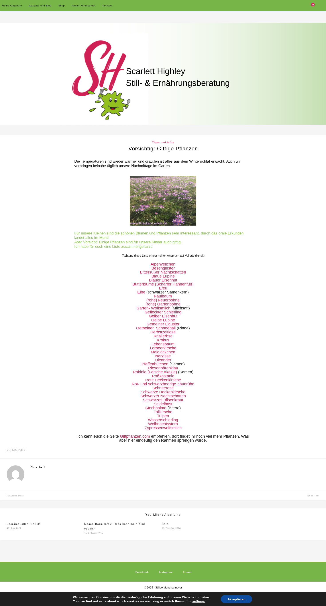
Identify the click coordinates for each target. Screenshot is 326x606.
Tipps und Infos (163, 142)
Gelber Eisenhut (163, 316)
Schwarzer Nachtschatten (163, 396)
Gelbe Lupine (163, 320)
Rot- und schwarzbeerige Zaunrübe (163, 384)
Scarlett (38, 467)
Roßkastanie (163, 376)
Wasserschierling (163, 420)
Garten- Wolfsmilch (153, 308)
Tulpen (163, 416)
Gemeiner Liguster (163, 324)
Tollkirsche (163, 412)
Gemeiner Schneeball (156, 328)
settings (198, 601)
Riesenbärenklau (163, 368)
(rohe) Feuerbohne (163, 300)
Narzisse (163, 356)
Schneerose (163, 388)
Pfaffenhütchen (154, 364)
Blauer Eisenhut (163, 280)
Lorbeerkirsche (163, 348)
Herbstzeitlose (163, 332)
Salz (165, 524)
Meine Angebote (12, 5)
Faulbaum (163, 296)
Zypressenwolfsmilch (163, 428)
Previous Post (15, 495)
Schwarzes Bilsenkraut (163, 400)
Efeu (163, 288)
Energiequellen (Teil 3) (24, 524)
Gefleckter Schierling (163, 312)
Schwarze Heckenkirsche (163, 392)
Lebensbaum (163, 344)
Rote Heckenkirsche (163, 380)
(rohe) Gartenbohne (163, 304)
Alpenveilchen (163, 264)
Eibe (141, 292)
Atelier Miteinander (84, 5)
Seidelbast (163, 404)
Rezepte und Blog (40, 5)
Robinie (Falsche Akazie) (155, 372)
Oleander (163, 360)
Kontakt (107, 5)
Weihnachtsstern (163, 424)
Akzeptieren (236, 599)
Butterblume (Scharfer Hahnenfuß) (163, 284)
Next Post (313, 495)
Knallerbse (163, 336)
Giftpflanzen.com (135, 436)
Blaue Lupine (163, 276)
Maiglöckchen (163, 352)
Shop (61, 5)
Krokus (163, 340)
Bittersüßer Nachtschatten (163, 272)
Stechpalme (155, 408)
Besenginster (163, 268)
